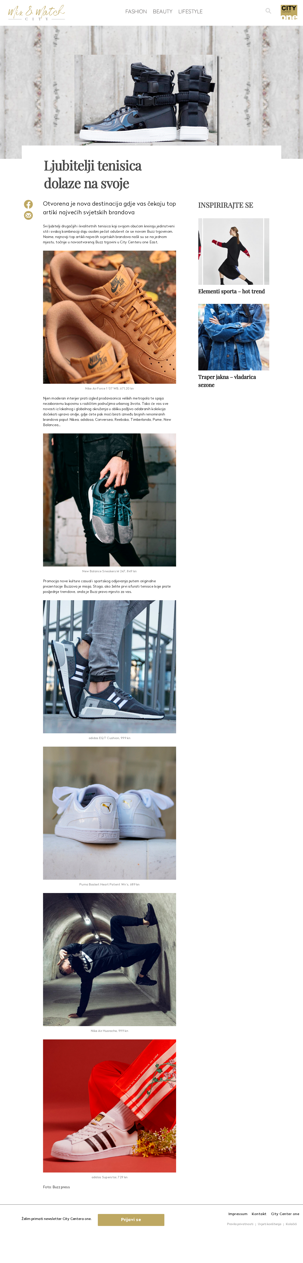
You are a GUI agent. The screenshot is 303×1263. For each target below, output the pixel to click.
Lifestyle (190, 11)
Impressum (238, 1214)
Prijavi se (131, 1220)
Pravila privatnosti (240, 1224)
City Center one (285, 1214)
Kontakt (259, 1214)
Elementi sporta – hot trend (231, 291)
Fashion (136, 11)
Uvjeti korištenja (269, 1224)
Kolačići (291, 1224)
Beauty (162, 11)
